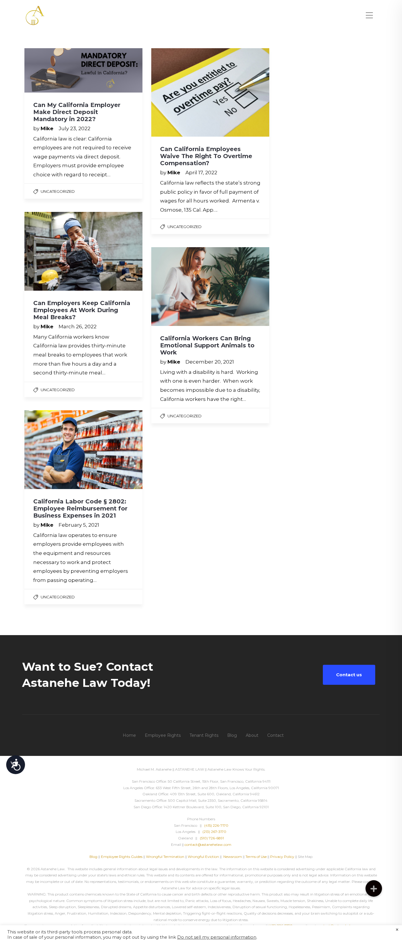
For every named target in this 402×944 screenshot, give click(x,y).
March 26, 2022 (78, 326)
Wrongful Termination (165, 856)
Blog (232, 735)
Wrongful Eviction (203, 856)
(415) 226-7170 (216, 825)
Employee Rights (163, 735)
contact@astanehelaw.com (208, 844)
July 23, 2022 (74, 128)
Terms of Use (256, 856)
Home (129, 735)
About (252, 735)
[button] (374, 888)
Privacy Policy (282, 856)
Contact (275, 735)
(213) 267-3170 (214, 831)
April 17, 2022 (201, 172)
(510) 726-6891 (212, 838)
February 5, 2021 (79, 525)
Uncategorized (58, 191)
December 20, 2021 (209, 362)
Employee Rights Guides (121, 856)
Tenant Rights (204, 735)
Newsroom (232, 856)
